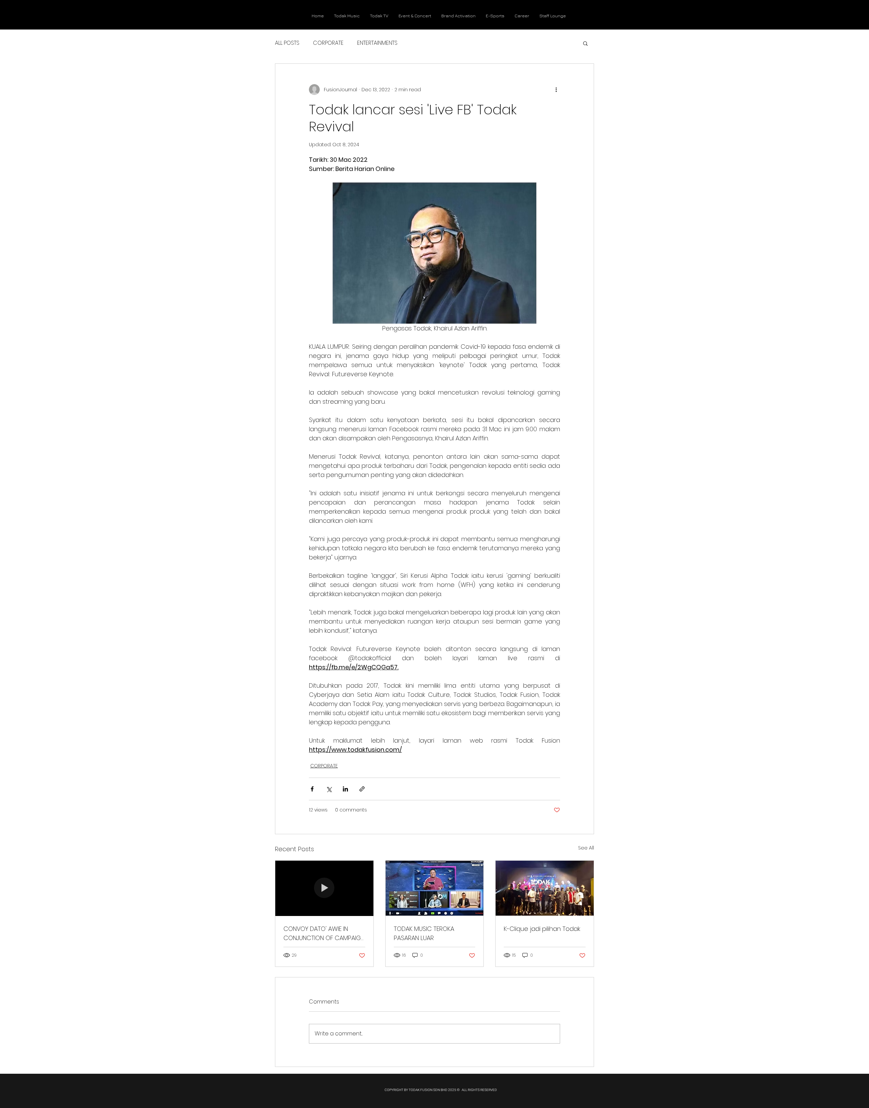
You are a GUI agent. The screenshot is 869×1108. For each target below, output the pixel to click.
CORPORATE (328, 43)
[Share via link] (362, 789)
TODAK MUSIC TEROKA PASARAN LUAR (424, 933)
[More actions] (556, 89)
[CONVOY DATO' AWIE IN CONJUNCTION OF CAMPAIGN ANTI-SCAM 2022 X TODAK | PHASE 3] (324, 888)
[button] (585, 43)
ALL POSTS (287, 43)
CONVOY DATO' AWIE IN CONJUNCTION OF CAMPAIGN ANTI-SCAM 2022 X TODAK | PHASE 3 (324, 933)
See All (586, 847)
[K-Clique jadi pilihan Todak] (545, 888)
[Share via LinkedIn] (345, 789)
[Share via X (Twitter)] (329, 789)
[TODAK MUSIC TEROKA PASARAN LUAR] (435, 888)
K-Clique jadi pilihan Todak (542, 928)
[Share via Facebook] (312, 789)
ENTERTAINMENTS (377, 43)
